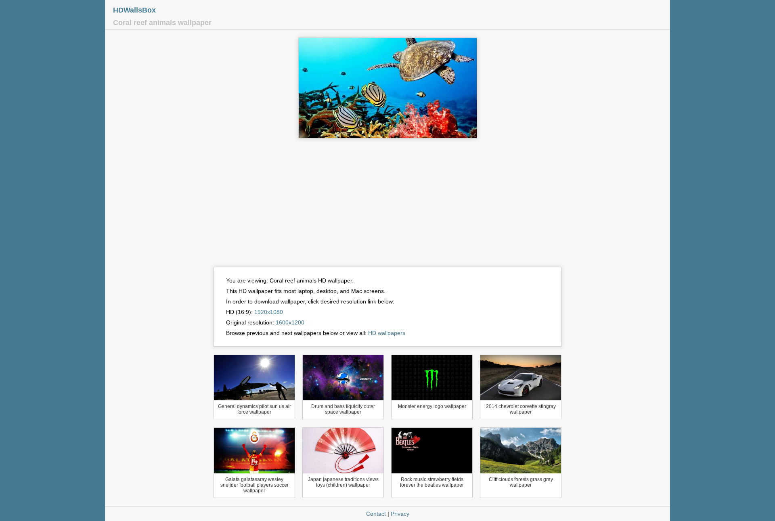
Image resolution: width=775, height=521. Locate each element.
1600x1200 (290, 322)
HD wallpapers (386, 333)
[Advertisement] (387, 206)
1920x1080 (268, 312)
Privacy (400, 514)
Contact (376, 514)
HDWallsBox (134, 10)
